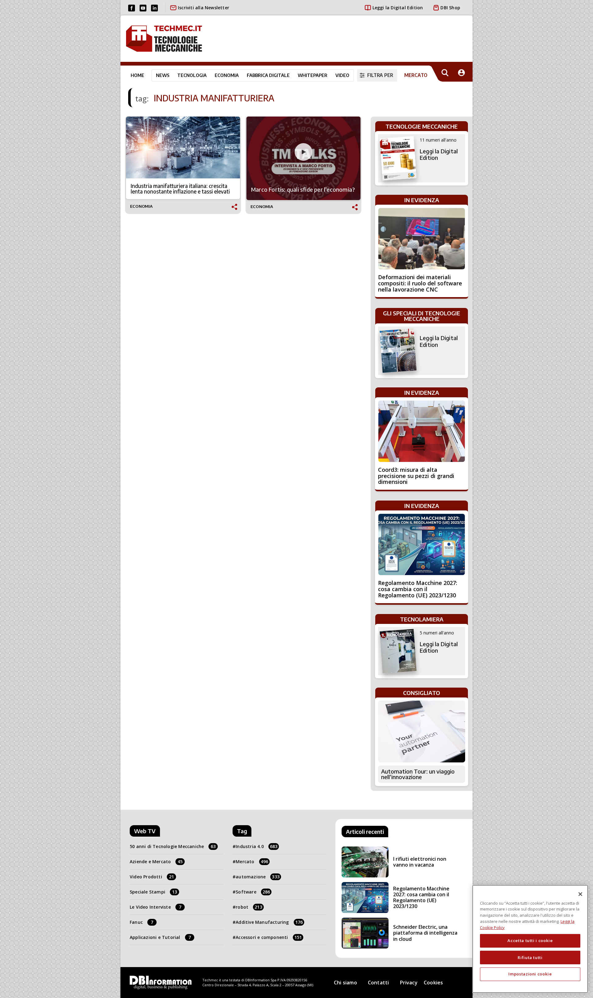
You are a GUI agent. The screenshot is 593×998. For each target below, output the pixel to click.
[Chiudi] (580, 894)
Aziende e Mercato (156, 861)
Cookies (433, 982)
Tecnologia (192, 75)
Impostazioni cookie (530, 974)
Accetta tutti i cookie (530, 940)
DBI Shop (450, 8)
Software (253, 892)
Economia (227, 75)
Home (137, 75)
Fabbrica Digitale (268, 75)
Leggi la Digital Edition (397, 8)
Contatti (378, 982)
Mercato (252, 861)
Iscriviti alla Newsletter (203, 8)
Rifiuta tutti (530, 957)
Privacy (409, 982)
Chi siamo (345, 982)
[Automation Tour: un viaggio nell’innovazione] (421, 731)
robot (249, 907)
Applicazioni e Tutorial (160, 937)
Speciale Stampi (153, 892)
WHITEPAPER (312, 75)
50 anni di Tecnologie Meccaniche (173, 846)
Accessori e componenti (269, 937)
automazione (258, 877)
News (162, 75)
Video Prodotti (152, 877)
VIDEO (342, 75)
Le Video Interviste (155, 907)
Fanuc (141, 922)
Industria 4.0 (256, 846)
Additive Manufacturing (269, 922)
